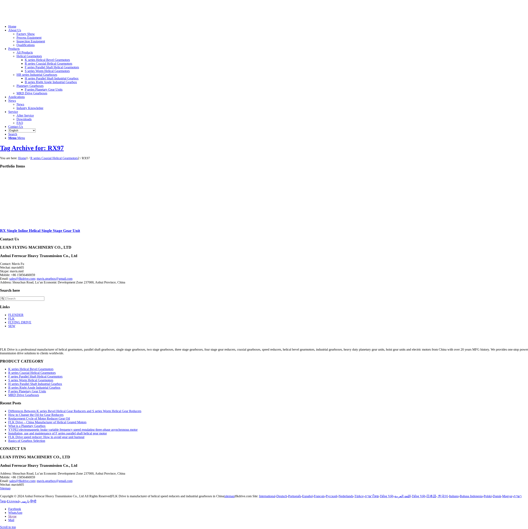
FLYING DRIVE (19, 322)
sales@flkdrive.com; (22, 278)
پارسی (24, 501)
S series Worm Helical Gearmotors (30, 380)
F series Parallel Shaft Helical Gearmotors (35, 376)
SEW (11, 326)
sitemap (230, 496)
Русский (331, 496)
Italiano (454, 496)
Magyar (507, 496)
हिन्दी (33, 501)
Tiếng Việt (386, 496)
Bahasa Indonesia (471, 496)
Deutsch (281, 496)
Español (307, 496)
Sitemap (5, 488)
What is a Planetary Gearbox (27, 426)
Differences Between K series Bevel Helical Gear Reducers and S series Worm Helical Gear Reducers (74, 411)
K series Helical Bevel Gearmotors (30, 369)
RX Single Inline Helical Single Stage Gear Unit (40, 230)
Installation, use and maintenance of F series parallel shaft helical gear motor (57, 433)
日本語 (431, 496)
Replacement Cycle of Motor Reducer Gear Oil (39, 418)
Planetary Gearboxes (30, 86)
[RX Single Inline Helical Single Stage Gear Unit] (41, 222)
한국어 (442, 496)
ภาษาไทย (372, 496)
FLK (11, 318)
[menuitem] (268, 26)
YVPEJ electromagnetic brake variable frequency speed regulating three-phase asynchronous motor (73, 429)
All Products (24, 52)
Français (319, 496)
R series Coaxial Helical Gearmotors (32, 373)
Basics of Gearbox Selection (26, 440)
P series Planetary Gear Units (27, 391)
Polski (488, 496)
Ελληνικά (13, 501)
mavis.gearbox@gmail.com (54, 278)
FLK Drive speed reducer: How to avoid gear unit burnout (46, 437)
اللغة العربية (402, 496)
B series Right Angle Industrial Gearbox (34, 387)
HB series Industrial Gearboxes (36, 74)
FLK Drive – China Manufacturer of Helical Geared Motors (47, 422)
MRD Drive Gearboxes (31, 93)
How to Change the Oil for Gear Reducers (36, 415)
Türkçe (359, 496)
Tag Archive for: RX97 (32, 148)
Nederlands (345, 496)
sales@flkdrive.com (22, 481)
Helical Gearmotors (29, 56)
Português (294, 496)
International (267, 496)
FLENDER (16, 315)
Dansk (497, 496)
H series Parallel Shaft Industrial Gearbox (35, 384)
